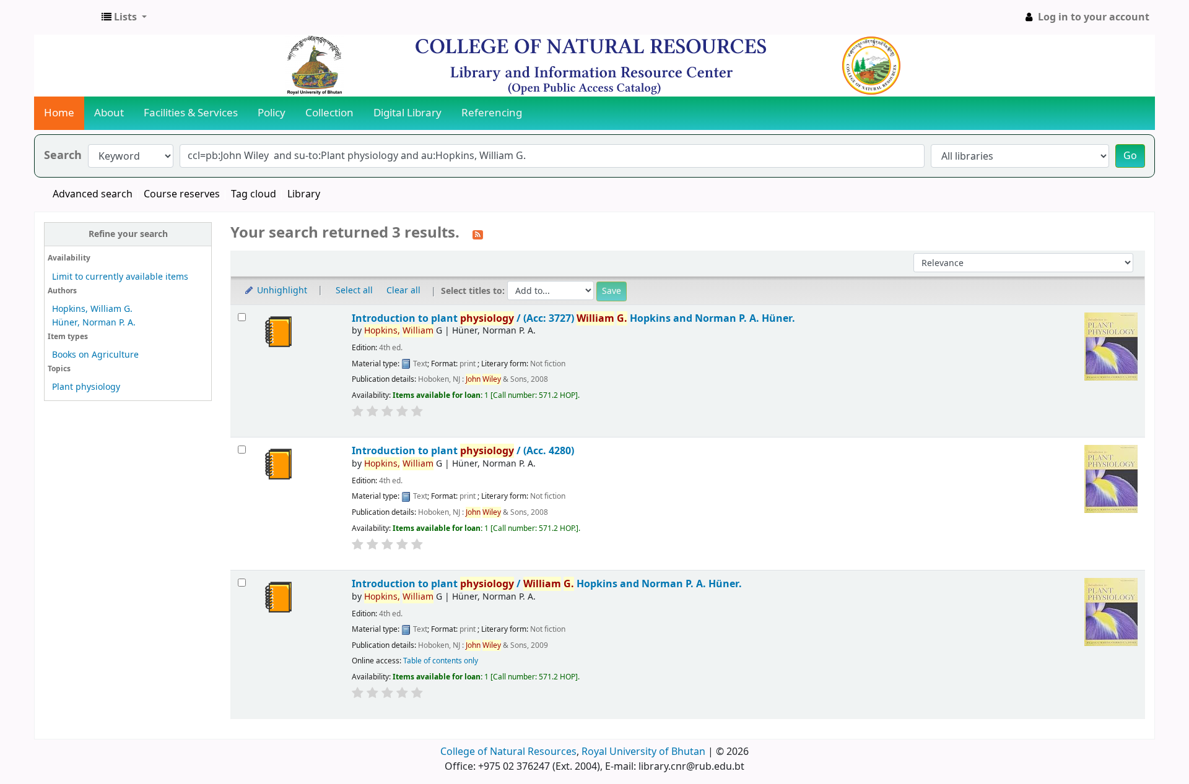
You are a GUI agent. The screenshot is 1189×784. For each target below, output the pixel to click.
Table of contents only (440, 660)
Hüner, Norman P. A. (94, 322)
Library (303, 194)
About (109, 113)
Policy (271, 113)
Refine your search (128, 234)
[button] (124, 17)
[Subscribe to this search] (477, 234)
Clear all (403, 290)
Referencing (491, 113)
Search (63, 155)
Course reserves (182, 194)
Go (1130, 156)
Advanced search (93, 194)
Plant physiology (86, 387)
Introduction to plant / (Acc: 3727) (573, 318)
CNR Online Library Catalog (66, 17)
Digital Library (407, 113)
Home (59, 113)
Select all (354, 290)
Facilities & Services (191, 113)
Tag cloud (253, 194)
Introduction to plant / (547, 584)
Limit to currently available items (120, 276)
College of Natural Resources (508, 751)
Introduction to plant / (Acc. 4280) (463, 451)
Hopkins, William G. (92, 309)
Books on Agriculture (95, 354)
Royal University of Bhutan (643, 751)
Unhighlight (281, 290)
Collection (329, 113)
